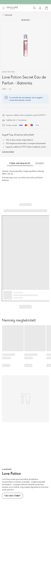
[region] (25, 45)
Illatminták (8, 15)
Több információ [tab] (19, 163)
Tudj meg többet (8, 151)
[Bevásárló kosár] (46, 8)
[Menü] (3, 8)
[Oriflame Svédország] (12, 8)
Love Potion (8, 72)
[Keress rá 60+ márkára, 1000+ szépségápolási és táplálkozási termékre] (34, 8)
